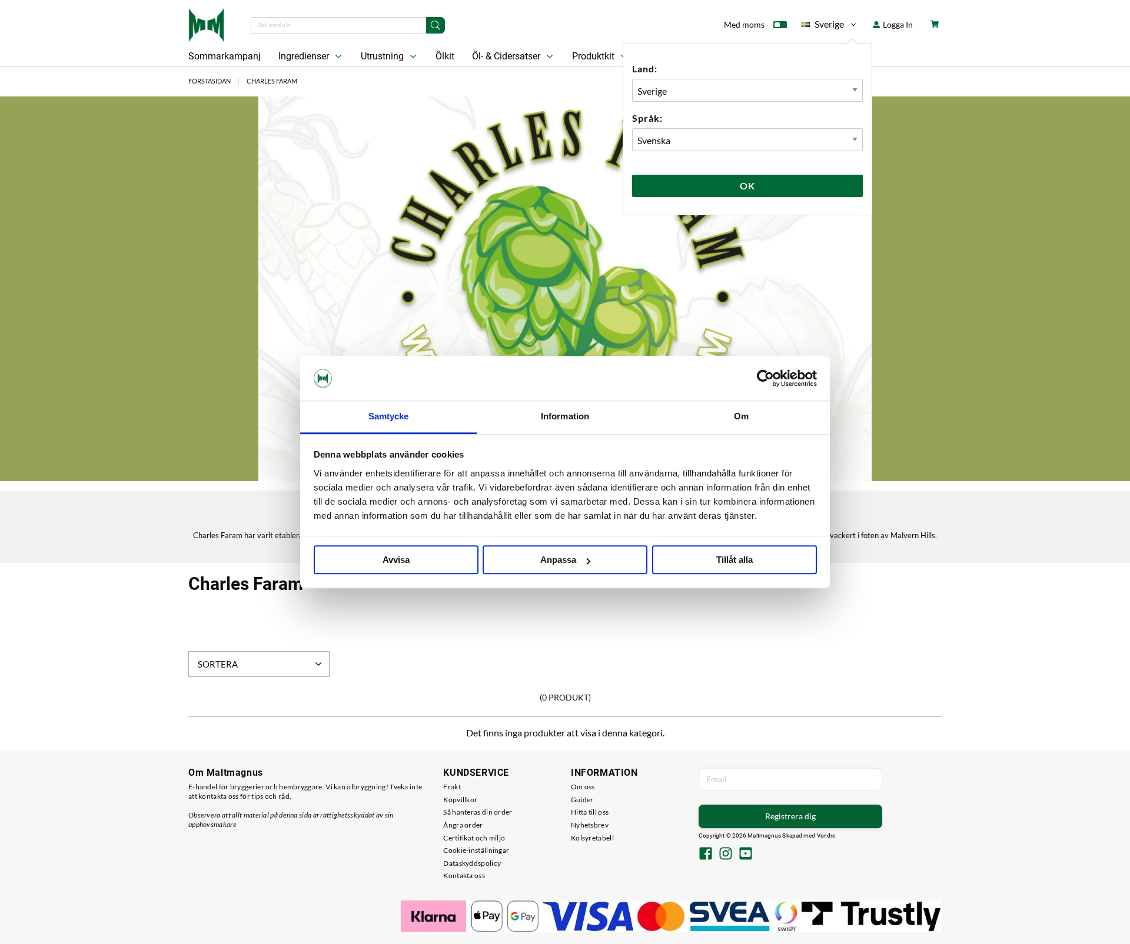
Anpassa (558, 560)
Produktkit (594, 56)
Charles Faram (272, 81)
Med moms (744, 24)
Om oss (583, 786)
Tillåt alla (734, 560)
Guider (582, 799)
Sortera (218, 664)
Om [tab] (741, 417)
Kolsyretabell (592, 837)
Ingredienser (304, 56)
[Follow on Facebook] (706, 854)
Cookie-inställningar (476, 850)
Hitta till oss (590, 812)
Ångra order (463, 824)
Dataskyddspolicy (472, 863)
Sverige (823, 26)
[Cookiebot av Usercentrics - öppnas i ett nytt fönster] (765, 378)
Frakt (452, 786)
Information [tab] (565, 417)
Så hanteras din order (477, 812)
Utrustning (383, 56)
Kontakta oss (464, 875)
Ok (747, 185)
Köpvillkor (460, 799)
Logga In (897, 24)
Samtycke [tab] (388, 417)
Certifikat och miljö (474, 837)
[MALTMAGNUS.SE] (206, 23)
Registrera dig (790, 816)
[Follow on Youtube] (746, 854)
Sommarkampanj (224, 56)
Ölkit (445, 56)
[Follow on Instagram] (726, 854)
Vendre (826, 835)
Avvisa (396, 560)
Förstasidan (209, 81)
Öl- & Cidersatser (507, 56)
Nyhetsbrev (590, 824)
